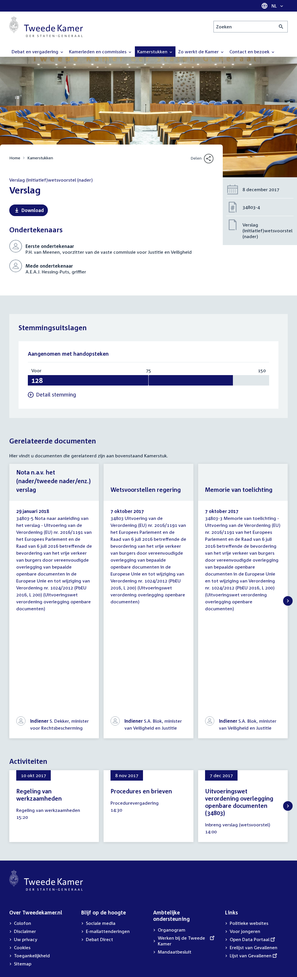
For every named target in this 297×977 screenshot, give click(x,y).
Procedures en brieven (141, 791)
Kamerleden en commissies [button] (98, 51)
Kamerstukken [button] (153, 51)
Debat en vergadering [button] (35, 51)
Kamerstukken (40, 157)
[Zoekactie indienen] (281, 26)
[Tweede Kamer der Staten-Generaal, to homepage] (46, 26)
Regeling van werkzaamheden (39, 795)
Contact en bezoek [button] (250, 51)
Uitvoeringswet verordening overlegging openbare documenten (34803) (239, 802)
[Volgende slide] (288, 601)
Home (14, 157)
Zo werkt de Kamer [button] (199, 51)
